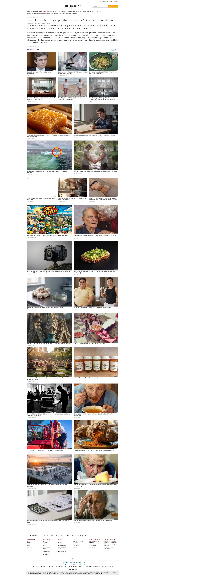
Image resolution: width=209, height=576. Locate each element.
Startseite (40, 13)
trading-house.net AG (94, 541)
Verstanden (97, 573)
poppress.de (92, 547)
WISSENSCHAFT (72, 11)
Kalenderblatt (46, 554)
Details (92, 573)
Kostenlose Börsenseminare (92, 543)
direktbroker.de (92, 545)
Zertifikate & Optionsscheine (62, 550)
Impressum (50, 566)
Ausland (45, 548)
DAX (28, 541)
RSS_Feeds (76, 545)
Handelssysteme (62, 545)
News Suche (112, 6)
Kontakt (75, 547)
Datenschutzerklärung (61, 566)
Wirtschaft (46, 13)
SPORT (56, 11)
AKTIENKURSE (34, 11)
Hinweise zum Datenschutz (76, 566)
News (37, 566)
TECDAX (29, 544)
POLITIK (52, 11)
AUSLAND (78, 11)
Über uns (88, 566)
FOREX (60, 542)
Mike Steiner (108, 566)
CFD (59, 541)
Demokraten (30, 17)
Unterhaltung (46, 551)
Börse (44, 541)
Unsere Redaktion (98, 566)
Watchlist (75, 542)
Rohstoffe (60, 544)
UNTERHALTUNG (63, 11)
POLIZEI (84, 11)
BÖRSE (40, 11)
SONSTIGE (98, 11)
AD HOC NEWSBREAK (78, 541)
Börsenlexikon (33, 535)
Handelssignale (62, 547)
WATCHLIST (116, 1)
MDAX (28, 542)
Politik (44, 544)
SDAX (28, 545)
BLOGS (99, 1)
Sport (44, 545)
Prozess (36, 17)
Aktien (59, 548)
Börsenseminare (62, 553)
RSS (111, 1)
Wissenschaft (46, 547)
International (46, 553)
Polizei (44, 550)
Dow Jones (29, 547)
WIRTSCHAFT (46, 11)
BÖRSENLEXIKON (105, 1)
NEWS (28, 11)
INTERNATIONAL (91, 11)
